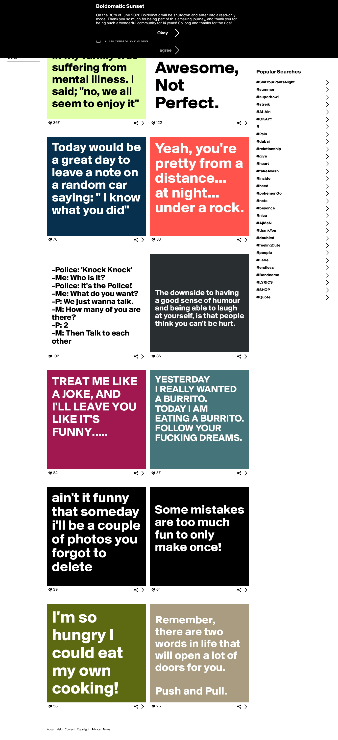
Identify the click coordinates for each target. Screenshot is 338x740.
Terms (106, 729)
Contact (70, 729)
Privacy (96, 729)
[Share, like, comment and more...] (96, 118)
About (50, 729)
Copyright (83, 729)
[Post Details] (142, 123)
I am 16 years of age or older (126, 41)
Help (60, 729)
